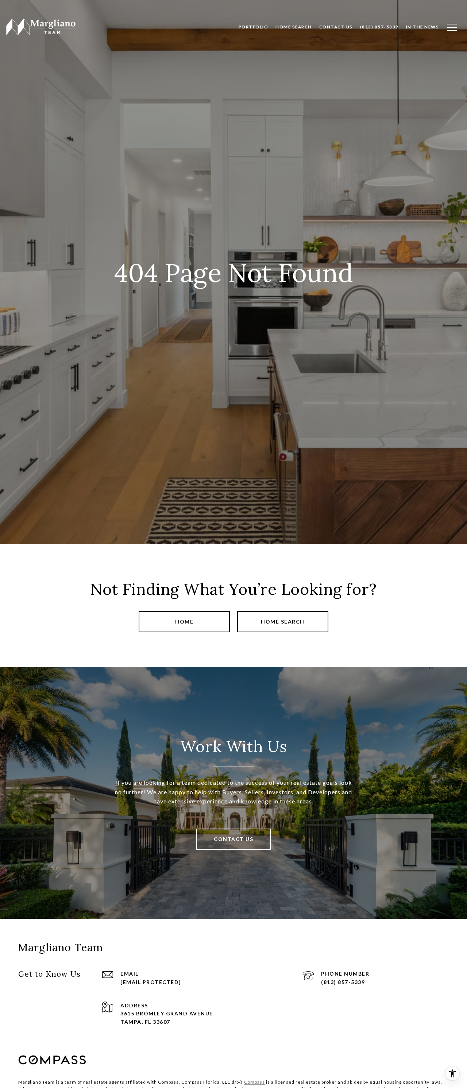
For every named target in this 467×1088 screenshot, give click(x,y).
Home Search (283, 621)
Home (184, 621)
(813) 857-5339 (343, 982)
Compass (254, 1082)
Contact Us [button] (233, 839)
